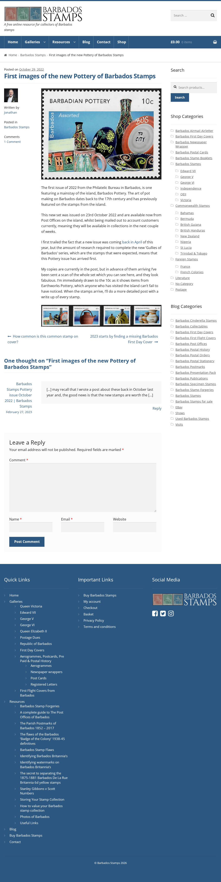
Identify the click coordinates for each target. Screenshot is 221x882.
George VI (187, 183)
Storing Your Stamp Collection (42, 799)
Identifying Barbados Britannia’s (44, 756)
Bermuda (187, 219)
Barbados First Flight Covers (195, 338)
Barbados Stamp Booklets (193, 158)
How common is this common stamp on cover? (43, 339)
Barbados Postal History (192, 350)
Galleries (32, 42)
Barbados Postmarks (190, 367)
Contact (103, 42)
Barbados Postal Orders (192, 355)
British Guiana (190, 224)
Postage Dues (30, 637)
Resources (61, 42)
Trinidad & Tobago (193, 253)
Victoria (185, 200)
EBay (178, 407)
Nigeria (185, 242)
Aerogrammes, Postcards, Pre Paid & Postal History (42, 658)
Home (13, 42)
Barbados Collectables (191, 326)
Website (119, 519)
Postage (181, 289)
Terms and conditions (100, 626)
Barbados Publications (191, 378)
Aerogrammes (41, 665)
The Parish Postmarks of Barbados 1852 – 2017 (38, 725)
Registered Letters (44, 684)
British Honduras (192, 230)
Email (67, 519)
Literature (182, 278)
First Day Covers (32, 650)
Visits (179, 424)
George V (186, 177)
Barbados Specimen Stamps (195, 384)
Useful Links (29, 823)
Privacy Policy (94, 620)
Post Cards (38, 678)
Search (180, 97)
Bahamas (187, 213)
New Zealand (189, 236)
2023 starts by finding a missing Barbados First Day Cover (124, 339)
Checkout (90, 608)
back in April (132, 242)
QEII (183, 194)
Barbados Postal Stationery (194, 361)
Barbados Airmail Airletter (194, 131)
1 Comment (12, 142)
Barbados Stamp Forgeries (194, 390)
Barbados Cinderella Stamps (196, 320)
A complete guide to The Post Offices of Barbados (41, 714)
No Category (184, 284)
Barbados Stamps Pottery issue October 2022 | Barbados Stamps (18, 395)
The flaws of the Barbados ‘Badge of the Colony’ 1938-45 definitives (42, 739)
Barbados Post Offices (191, 344)
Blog (86, 42)
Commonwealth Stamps (192, 206)
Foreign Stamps (186, 259)
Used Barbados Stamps (192, 419)
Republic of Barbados (36, 643)
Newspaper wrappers (46, 672)
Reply (157, 408)
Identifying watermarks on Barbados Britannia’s (39, 764)
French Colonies (192, 272)
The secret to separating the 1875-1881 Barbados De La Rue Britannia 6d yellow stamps (44, 778)
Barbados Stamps (33, 55)
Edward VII (188, 171)
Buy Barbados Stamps (25, 835)
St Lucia (186, 248)
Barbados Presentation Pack (195, 373)
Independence (190, 188)
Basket (88, 614)
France (185, 266)
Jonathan (10, 112)
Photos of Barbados (34, 816)
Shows (180, 413)
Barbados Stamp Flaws (37, 750)
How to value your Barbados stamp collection (41, 808)
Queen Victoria (31, 606)
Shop (121, 42)
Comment (18, 460)
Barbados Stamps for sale (194, 401)
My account (92, 601)
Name (15, 519)
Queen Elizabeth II (33, 631)
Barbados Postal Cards (191, 152)
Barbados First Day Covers (194, 136)
